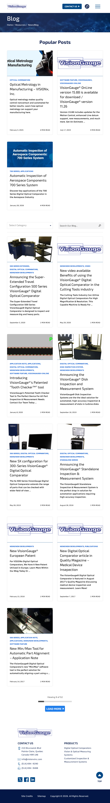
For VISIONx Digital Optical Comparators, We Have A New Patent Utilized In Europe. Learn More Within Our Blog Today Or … (29, 566)
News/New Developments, (72, 266)
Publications (91, 546)
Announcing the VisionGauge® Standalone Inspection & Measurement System (79, 471)
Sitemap (41, 796)
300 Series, (15, 453)
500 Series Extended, (20, 266)
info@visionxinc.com (31, 759)
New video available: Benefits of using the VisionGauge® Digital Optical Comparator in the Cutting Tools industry (79, 279)
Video (87, 266)
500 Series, (15, 638)
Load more (54, 708)
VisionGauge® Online (70, 83)
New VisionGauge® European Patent (24, 553)
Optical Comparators (20, 80)
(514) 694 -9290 (29, 763)
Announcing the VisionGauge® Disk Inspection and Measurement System (77, 381)
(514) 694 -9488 (29, 768)
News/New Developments (22, 273)
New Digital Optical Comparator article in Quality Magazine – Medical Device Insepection (76, 560)
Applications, (34, 364)
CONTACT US (71, 6)
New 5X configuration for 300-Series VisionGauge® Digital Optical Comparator (29, 468)
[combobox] (30, 225)
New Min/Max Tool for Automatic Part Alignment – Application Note (30, 653)
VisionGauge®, (85, 80)
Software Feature (18, 644)
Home (10, 25)
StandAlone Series (69, 460)
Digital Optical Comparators (77, 748)
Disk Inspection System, (71, 367)
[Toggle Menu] (97, 6)
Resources (20, 25)
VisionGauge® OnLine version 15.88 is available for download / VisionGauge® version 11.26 (79, 96)
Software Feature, (69, 80)
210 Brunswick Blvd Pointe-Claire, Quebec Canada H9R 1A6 (32, 751)
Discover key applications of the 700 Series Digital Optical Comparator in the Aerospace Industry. (28, 193)
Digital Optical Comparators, (24, 269)
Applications (27, 171)
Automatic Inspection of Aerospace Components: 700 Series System (28, 180)
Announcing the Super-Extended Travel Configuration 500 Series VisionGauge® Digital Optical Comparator (28, 286)
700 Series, (15, 171)
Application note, (18, 364)
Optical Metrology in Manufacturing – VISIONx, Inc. (29, 89)
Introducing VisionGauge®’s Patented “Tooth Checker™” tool (29, 382)
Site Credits (27, 796)
